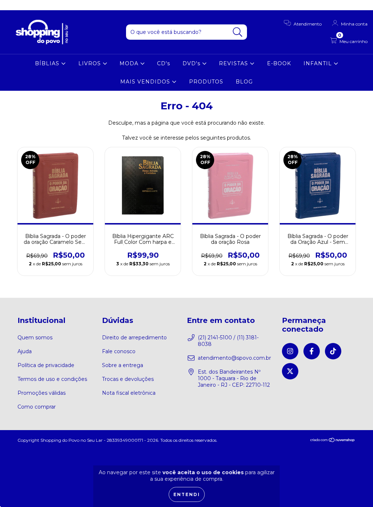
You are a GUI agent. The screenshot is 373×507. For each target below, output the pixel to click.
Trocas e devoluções (128, 379)
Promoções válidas (41, 393)
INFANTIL (318, 63)
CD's (163, 63)
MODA (129, 63)
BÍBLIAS (48, 63)
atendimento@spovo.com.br (234, 358)
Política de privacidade (45, 365)
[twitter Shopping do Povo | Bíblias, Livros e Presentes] (43, 5)
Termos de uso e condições (52, 379)
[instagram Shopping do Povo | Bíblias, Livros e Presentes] (10, 5)
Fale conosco (119, 351)
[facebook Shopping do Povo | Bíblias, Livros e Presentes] (21, 5)
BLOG (244, 81)
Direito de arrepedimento (134, 337)
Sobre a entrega (122, 365)
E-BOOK (279, 63)
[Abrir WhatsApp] (355, 488)
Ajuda (24, 351)
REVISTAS (234, 63)
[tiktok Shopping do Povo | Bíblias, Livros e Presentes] (33, 5)
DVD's (192, 63)
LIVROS (90, 63)
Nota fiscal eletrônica (129, 393)
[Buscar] (237, 32)
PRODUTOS (206, 81)
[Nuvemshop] (333, 441)
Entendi (186, 494)
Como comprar (36, 406)
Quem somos (34, 337)
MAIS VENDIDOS (146, 81)
